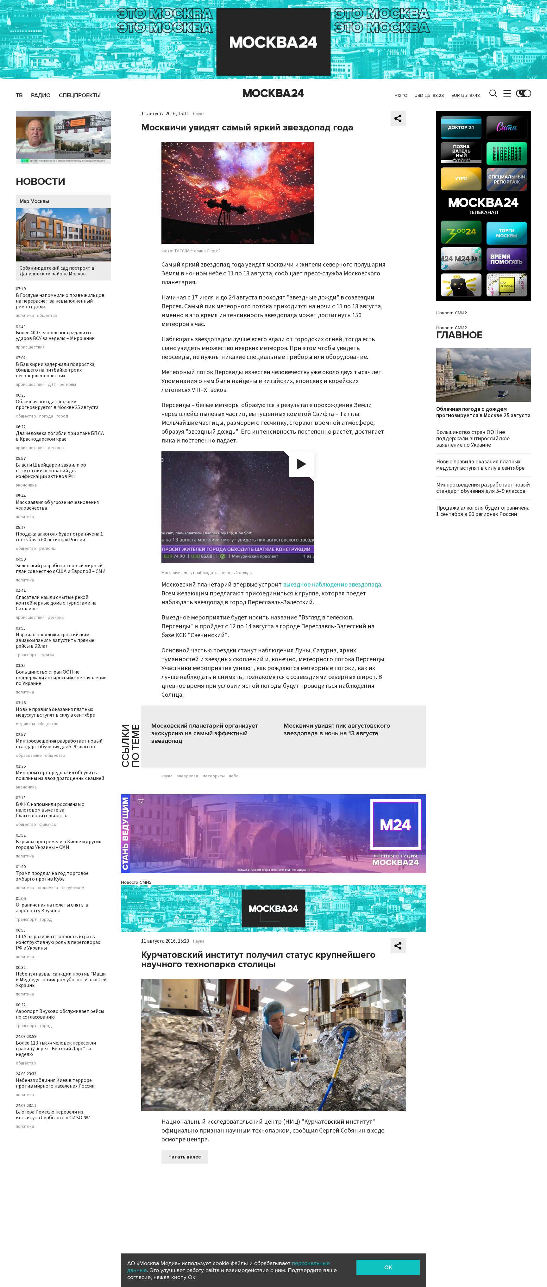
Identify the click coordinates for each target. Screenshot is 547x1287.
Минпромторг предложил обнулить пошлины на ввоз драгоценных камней (60, 775)
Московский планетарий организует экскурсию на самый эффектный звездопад (204, 733)
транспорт (26, 655)
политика (25, 315)
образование (29, 755)
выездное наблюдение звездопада (332, 584)
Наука (198, 114)
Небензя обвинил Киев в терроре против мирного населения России (55, 1083)
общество (47, 315)
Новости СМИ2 (136, 882)
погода (46, 416)
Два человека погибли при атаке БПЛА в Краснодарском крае (60, 436)
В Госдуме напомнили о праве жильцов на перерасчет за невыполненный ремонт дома (60, 301)
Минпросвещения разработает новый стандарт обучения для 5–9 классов (59, 744)
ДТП (52, 384)
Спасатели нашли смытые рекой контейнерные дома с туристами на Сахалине (56, 603)
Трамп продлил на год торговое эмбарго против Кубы (52, 876)
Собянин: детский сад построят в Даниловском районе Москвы (57, 271)
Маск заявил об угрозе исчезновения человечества (57, 505)
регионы (68, 384)
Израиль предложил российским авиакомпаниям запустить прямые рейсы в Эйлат (55, 640)
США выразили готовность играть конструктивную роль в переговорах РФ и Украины (58, 942)
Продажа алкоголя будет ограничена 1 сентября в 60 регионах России (59, 536)
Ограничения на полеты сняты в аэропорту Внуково (52, 907)
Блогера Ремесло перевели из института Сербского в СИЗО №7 (53, 1114)
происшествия (30, 347)
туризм (47, 655)
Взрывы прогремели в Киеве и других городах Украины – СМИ (58, 844)
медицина (25, 724)
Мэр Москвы (34, 201)
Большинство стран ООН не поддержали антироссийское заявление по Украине (61, 678)
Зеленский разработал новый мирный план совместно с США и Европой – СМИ (61, 568)
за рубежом (72, 888)
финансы (48, 824)
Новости (40, 182)
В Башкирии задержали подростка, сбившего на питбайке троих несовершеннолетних (56, 370)
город (62, 416)
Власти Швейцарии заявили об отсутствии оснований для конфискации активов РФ (51, 470)
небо (234, 776)
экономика (26, 485)
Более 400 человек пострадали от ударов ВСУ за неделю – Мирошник (55, 335)
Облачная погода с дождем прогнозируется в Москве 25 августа (57, 404)
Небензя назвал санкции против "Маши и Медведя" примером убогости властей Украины (61, 979)
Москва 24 (273, 93)
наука (167, 776)
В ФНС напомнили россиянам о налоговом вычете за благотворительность (50, 810)
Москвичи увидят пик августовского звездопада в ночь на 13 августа (337, 729)
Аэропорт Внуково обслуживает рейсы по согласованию (60, 1014)
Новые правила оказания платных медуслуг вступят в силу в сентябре (55, 712)
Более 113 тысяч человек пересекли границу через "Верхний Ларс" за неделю (56, 1048)
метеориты (214, 776)
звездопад (187, 776)
